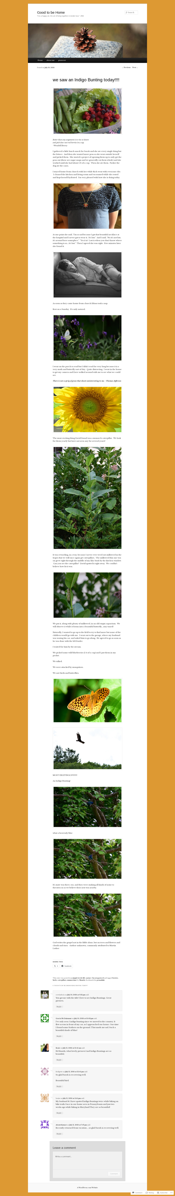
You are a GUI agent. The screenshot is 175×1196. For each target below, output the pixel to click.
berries (115, 978)
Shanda (82, 980)
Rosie (58, 1048)
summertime (72, 980)
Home (40, 60)
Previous (126, 67)
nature (88, 978)
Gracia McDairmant (63, 1018)
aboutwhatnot (61, 1125)
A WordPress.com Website (87, 1188)
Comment (114, 1174)
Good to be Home (51, 12)
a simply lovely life (78, 978)
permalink (101, 980)
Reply (59, 1007)
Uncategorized (98, 978)
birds (55, 980)
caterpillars (61, 980)
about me (51, 60)
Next (135, 67)
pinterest (62, 60)
